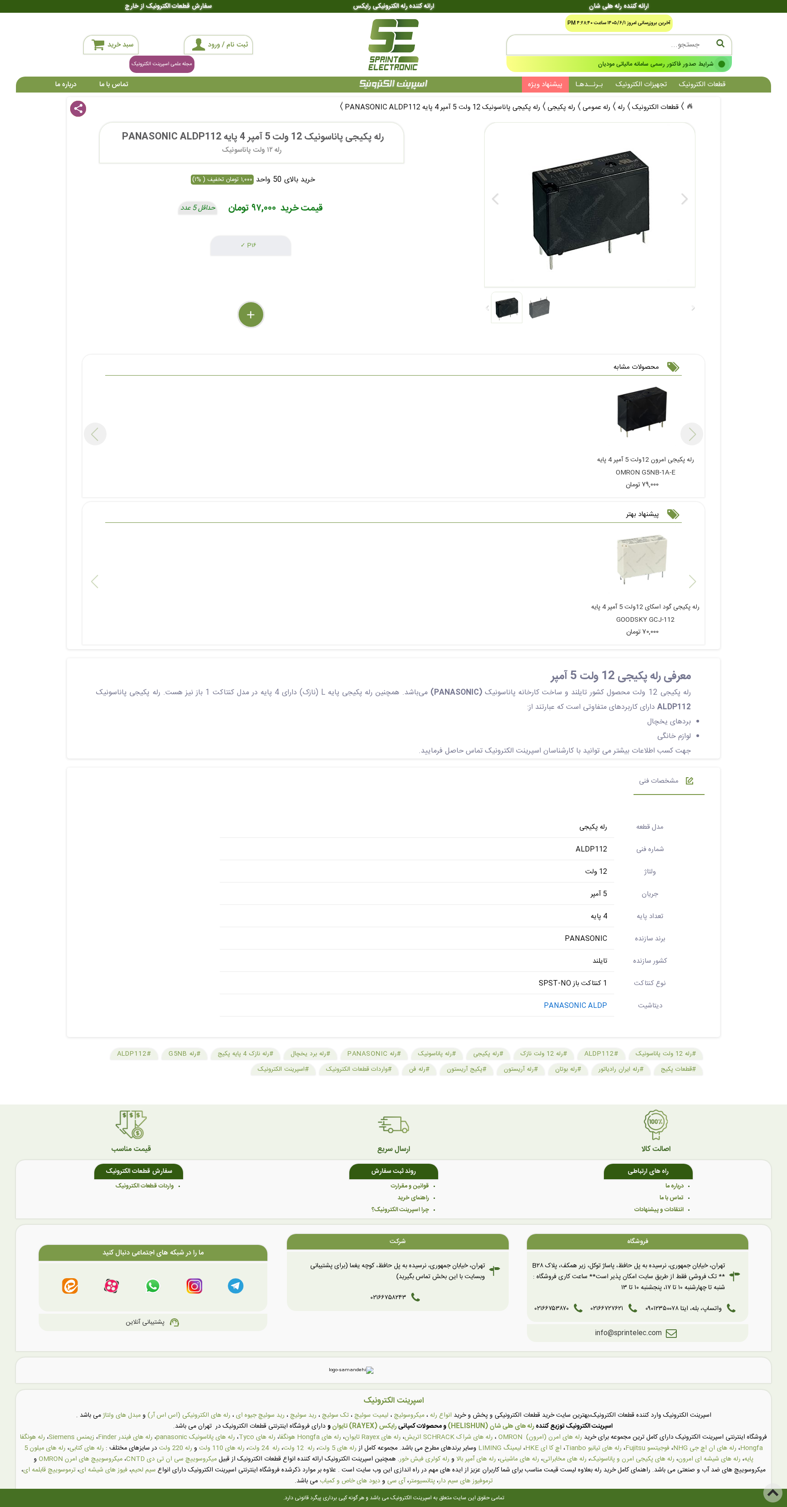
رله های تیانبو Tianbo (593, 1448)
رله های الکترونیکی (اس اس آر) (189, 1415)
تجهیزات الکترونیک (641, 84)
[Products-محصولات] (689, 106)
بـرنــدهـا (589, 84)
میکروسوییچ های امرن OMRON (81, 1459)
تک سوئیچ (335, 1415)
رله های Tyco (257, 1437)
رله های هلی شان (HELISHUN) (491, 1426)
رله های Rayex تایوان (373, 1437)
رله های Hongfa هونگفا (310, 1437)
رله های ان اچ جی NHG (704, 1448)
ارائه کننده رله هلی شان (618, 6)
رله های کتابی (86, 1448)
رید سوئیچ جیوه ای (260, 1415)
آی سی (396, 1481)
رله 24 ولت (264, 1448)
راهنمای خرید (413, 1198)
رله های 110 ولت (222, 1448)
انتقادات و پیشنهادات (659, 1210)
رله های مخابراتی (565, 1459)
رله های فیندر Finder (125, 1437)
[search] (619, 45)
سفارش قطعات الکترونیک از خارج (168, 6)
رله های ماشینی (519, 1459)
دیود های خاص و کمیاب (350, 1481)
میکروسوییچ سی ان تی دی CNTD (171, 1459)
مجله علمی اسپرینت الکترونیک (162, 64)
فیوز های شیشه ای (103, 1470)
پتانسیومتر (422, 1481)
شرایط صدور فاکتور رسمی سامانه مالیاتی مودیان (656, 64)
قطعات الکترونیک (702, 84)
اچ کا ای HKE (543, 1448)
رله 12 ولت (299, 1448)
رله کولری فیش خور (424, 1459)
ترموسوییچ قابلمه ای (49, 1470)
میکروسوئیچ (409, 1415)
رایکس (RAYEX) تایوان (364, 1426)
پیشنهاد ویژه (545, 84)
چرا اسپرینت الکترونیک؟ (400, 1210)
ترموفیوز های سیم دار (466, 1481)
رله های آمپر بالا (476, 1459)
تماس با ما (113, 84)
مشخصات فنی (659, 781)
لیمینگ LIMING (499, 1448)
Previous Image (495, 199)
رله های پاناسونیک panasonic (195, 1437)
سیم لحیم (143, 1470)
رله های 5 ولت (337, 1448)
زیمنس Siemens (71, 1437)
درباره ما (66, 84)
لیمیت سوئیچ (371, 1415)
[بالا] (772, 1492)
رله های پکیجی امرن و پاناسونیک (632, 1459)
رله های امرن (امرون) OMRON (540, 1437)
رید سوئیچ (303, 1415)
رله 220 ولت (175, 1448)
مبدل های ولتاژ (122, 1415)
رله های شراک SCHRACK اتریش (448, 1437)
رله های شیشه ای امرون (709, 1459)
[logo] (393, 44)
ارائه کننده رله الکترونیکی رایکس (393, 6)
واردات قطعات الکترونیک (145, 1186)
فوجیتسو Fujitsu (647, 1448)
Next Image (684, 199)
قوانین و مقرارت (410, 1186)
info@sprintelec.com (628, 1333)
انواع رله (441, 1415)
